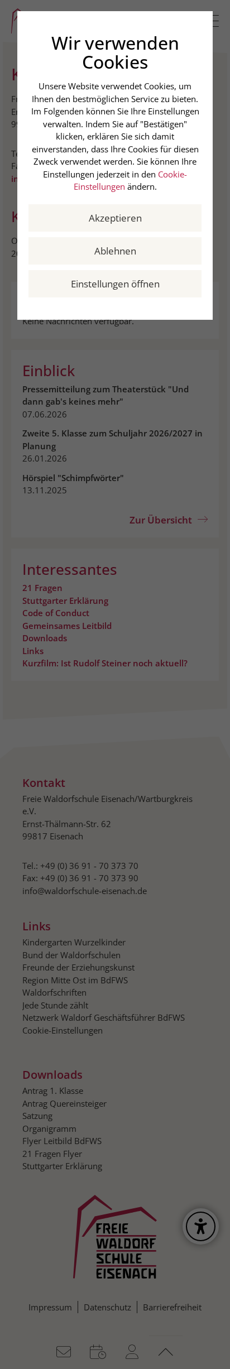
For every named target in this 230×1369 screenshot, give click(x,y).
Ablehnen (115, 250)
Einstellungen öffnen (115, 283)
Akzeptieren (115, 218)
